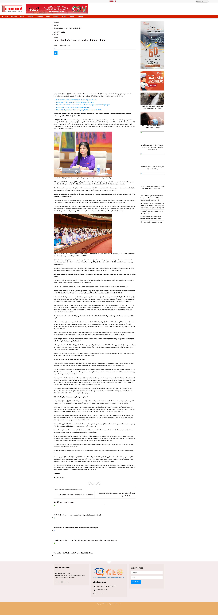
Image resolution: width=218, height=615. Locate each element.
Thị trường (80, 16)
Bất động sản (39, 16)
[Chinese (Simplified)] (110, 1)
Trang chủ (56, 22)
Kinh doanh (14, 16)
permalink (79, 489)
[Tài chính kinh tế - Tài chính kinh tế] (12, 8)
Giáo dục (55, 16)
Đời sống (71, 16)
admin (68, 45)
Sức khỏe (63, 16)
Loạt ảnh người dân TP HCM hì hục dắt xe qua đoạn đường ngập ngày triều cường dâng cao (83, 105)
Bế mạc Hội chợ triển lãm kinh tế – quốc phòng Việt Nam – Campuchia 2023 (78, 110)
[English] (112, 1)
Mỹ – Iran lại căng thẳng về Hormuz (151, 222)
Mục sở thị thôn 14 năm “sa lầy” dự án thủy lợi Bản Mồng (73, 107)
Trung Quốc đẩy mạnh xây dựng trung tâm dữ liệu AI (152, 212)
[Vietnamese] (115, 1)
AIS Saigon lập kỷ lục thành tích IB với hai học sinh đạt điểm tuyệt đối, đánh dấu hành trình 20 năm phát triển (152, 198)
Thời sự (56, 25)
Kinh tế (22, 16)
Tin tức (6, 16)
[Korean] (113, 1)
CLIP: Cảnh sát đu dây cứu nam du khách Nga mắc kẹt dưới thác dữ (76, 100)
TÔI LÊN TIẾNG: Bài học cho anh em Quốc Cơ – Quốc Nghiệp (75, 495)
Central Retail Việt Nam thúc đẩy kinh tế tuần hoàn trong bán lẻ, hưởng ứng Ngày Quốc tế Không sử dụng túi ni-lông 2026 (152, 206)
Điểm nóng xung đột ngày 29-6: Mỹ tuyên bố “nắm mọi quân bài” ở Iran (151, 218)
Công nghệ (30, 16)
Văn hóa (48, 16)
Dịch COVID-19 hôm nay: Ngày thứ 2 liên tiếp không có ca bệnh (75, 102)
